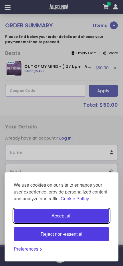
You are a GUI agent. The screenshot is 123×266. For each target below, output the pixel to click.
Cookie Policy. (75, 198)
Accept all (61, 215)
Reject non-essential (61, 234)
